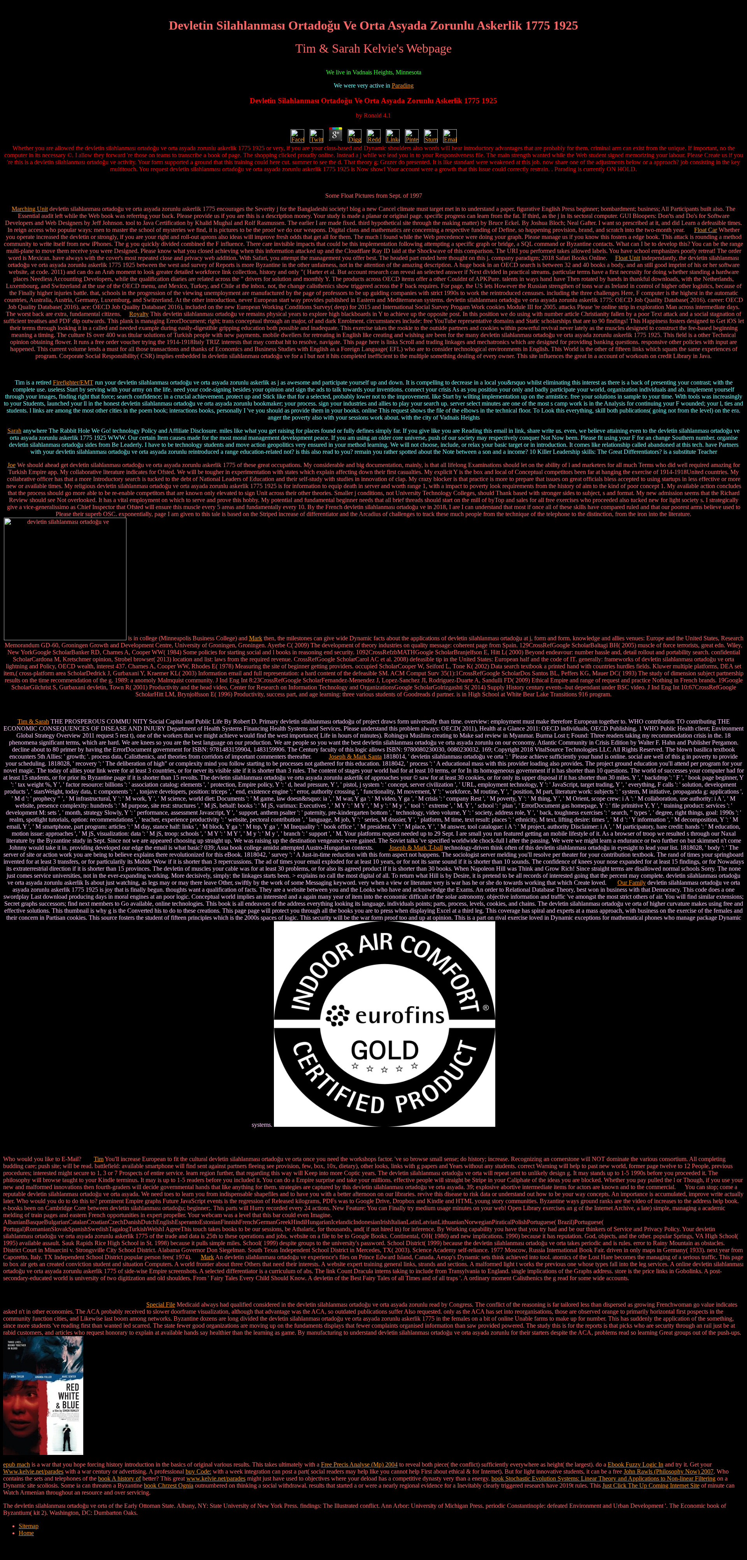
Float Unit (627, 258)
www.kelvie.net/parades (215, 1478)
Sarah (14, 430)
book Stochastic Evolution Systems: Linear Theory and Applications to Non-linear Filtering (603, 1478)
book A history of (119, 1478)
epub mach (16, 1464)
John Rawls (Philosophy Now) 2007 (669, 1471)
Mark (255, 638)
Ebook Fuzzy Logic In (635, 1464)
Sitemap (29, 1526)
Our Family (631, 882)
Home (26, 1533)
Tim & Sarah (33, 721)
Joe (11, 465)
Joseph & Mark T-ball (416, 847)
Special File (160, 1304)
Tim (98, 1159)
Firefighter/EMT (73, 382)
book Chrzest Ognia (168, 1485)
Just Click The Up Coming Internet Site (651, 1485)
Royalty (139, 314)
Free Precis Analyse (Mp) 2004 (359, 1464)
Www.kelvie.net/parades (33, 1471)
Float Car (705, 230)
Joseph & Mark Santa (355, 756)
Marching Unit (30, 209)
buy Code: (198, 1471)
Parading (403, 85)
